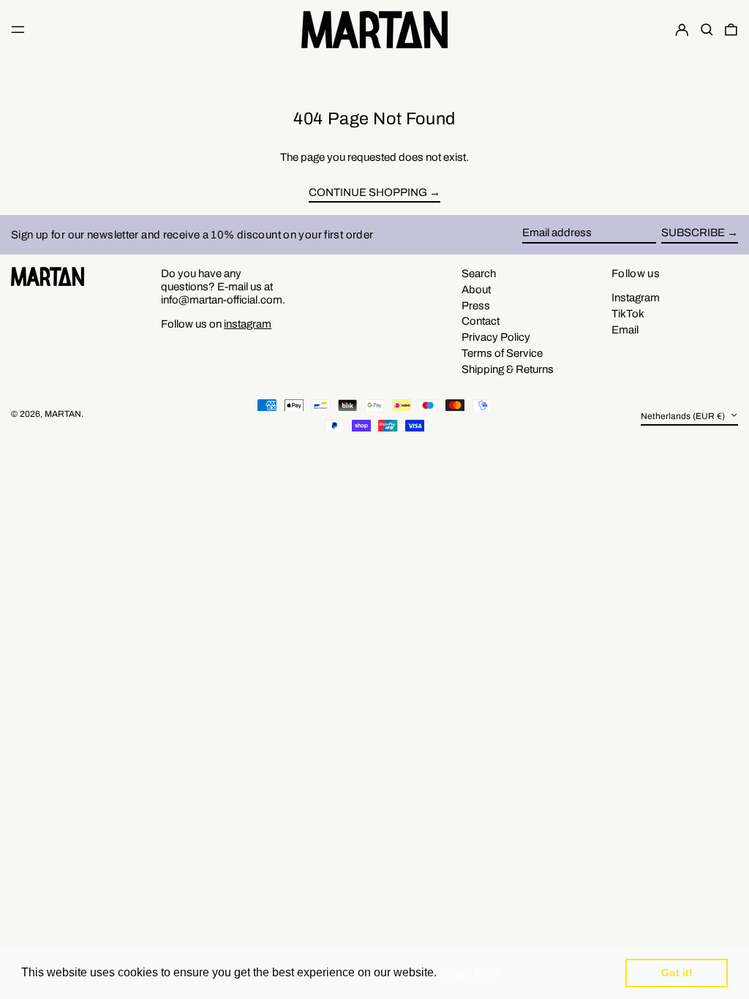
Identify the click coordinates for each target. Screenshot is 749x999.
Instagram (635, 298)
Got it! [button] (677, 973)
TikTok (627, 314)
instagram (247, 324)
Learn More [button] (471, 972)
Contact (481, 321)
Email (625, 330)
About (476, 289)
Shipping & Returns (508, 369)
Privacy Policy (496, 337)
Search (479, 273)
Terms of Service (502, 353)
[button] (707, 29)
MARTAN (63, 414)
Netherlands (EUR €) (684, 416)
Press (476, 306)
